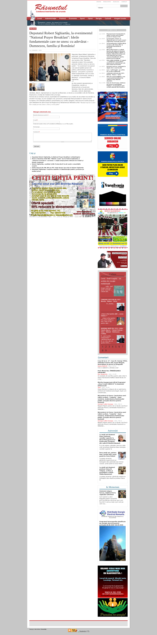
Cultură (108, 18)
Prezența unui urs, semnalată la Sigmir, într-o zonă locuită (116, 67)
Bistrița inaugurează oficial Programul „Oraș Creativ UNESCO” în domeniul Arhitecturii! (111, 377)
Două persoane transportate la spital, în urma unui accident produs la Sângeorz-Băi (116, 35)
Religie (99, 18)
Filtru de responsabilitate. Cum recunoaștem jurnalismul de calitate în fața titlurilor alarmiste (116, 79)
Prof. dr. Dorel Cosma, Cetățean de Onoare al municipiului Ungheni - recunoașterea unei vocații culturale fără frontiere (116, 85)
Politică (33, 28)
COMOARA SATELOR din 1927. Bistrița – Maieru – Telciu (116, 74)
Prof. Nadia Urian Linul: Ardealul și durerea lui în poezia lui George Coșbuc (112, 325)
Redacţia (116, 1)
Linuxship (43, 622)
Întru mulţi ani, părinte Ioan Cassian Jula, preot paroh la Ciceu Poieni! (108, 447)
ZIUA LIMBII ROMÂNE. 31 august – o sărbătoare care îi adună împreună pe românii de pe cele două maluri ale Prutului (116, 62)
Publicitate (107, 1)
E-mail (35, 120)
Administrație (50, 18)
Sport (82, 18)
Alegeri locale (120, 18)
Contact (124, 1)
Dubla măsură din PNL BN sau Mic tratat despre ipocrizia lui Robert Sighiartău (58, 167)
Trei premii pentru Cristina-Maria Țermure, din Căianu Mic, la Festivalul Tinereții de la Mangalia (116, 45)
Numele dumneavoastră (40, 115)
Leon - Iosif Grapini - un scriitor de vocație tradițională (116, 70)
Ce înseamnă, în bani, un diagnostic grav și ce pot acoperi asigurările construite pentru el (116, 40)
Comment (36, 131)
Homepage (36, 126)
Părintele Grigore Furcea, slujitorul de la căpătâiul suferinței (107, 485)
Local (39, 18)
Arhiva (98, 1)
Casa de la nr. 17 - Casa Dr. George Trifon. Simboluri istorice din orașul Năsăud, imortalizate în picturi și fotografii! (113, 355)
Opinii (90, 18)
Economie (73, 18)
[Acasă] (51, 8)
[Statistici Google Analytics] (83, 624)
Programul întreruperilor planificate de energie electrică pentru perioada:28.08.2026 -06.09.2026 (112, 516)
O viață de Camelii (107, 311)
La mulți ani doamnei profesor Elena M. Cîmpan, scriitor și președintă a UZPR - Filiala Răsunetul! (107, 464)
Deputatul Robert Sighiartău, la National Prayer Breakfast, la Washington (56, 157)
